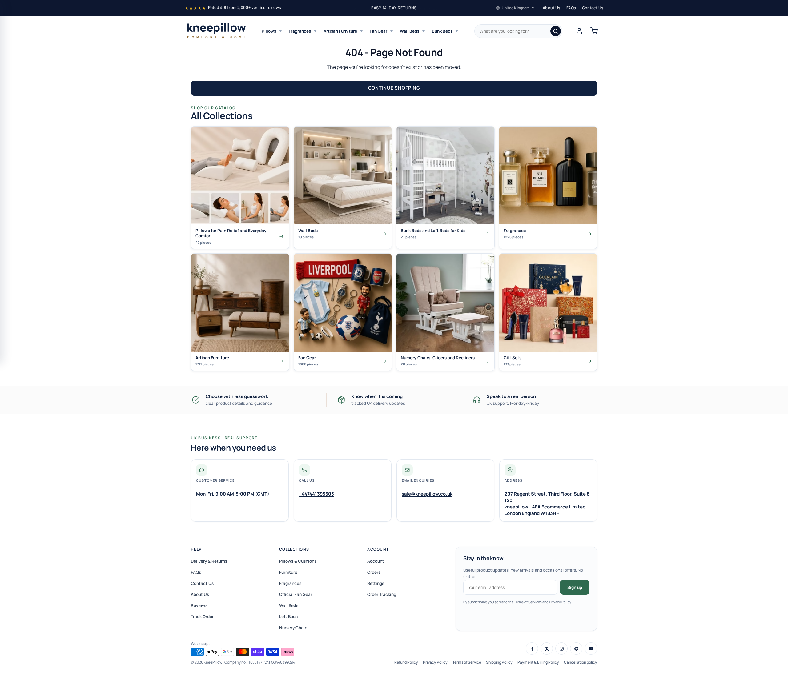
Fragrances (300, 31)
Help (196, 549)
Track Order (202, 616)
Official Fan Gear (295, 594)
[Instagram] (561, 648)
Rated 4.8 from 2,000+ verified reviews (244, 7)
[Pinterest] (576, 648)
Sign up (574, 587)
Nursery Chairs (293, 627)
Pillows (269, 31)
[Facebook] (532, 648)
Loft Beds (288, 616)
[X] (547, 648)
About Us (551, 7)
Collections (294, 549)
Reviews (199, 605)
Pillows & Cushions (297, 561)
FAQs (571, 7)
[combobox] (518, 31)
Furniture (288, 572)
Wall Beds (409, 31)
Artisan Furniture (340, 31)
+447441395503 (316, 494)
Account (378, 549)
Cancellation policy (580, 662)
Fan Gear (378, 31)
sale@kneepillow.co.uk (427, 494)
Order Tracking (381, 594)
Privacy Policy (435, 662)
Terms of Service (466, 662)
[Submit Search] (555, 31)
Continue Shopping (394, 88)
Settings (375, 583)
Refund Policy (406, 662)
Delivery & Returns (209, 561)
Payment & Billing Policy (538, 662)
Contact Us (592, 7)
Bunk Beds (442, 31)
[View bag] (594, 31)
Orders (373, 572)
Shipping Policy (499, 662)
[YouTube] (591, 648)
